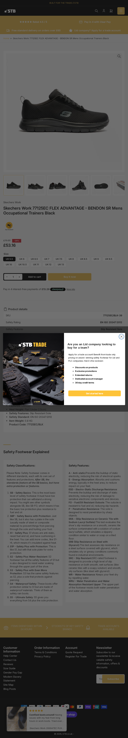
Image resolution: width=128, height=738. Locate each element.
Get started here (94, 393)
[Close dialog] (121, 336)
